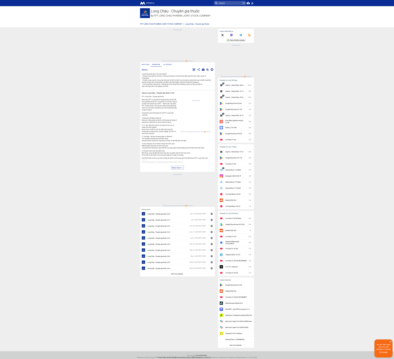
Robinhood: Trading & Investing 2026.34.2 (238, 315)
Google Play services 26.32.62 (235, 224)
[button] (194, 69)
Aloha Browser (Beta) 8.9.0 (234, 303)
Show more (176, 168)
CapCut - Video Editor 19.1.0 (234, 91)
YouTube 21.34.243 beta (233, 218)
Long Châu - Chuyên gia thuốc (197, 24)
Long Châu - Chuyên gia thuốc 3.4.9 (159, 244)
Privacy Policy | (162, 357)
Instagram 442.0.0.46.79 (233, 176)
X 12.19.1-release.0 (231, 267)
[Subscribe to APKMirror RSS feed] (249, 36)
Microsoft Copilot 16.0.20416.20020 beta (238, 321)
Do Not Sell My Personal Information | (179, 357)
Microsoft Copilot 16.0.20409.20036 (236, 327)
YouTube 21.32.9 (230, 236)
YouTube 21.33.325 (231, 273)
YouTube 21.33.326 (231, 248)
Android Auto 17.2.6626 (233, 182)
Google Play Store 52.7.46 (233, 285)
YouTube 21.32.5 (230, 140)
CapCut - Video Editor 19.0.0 (234, 97)
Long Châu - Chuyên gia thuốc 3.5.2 (159, 238)
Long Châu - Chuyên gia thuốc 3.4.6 (159, 250)
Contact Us (207, 357)
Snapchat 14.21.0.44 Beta (233, 333)
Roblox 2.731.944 (231, 127)
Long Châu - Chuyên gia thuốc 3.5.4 (159, 232)
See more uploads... (177, 274)
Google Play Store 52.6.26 (233, 133)
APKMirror (150, 3)
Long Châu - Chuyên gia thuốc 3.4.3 (159, 262)
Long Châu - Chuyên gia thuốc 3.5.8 (159, 214)
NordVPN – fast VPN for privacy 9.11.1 (237, 309)
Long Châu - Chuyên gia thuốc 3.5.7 (159, 220)
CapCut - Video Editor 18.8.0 (234, 85)
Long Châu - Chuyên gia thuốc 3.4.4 (159, 256)
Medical (145, 70)
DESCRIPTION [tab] (156, 64)
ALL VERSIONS (167, 64)
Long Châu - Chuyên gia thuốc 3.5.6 (159, 226)
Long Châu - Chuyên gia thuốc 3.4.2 (159, 268)
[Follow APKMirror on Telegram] (240, 36)
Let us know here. (201, 355)
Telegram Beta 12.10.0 (232, 255)
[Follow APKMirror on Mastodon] (231, 36)
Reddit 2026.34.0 (230, 230)
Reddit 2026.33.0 (230, 200)
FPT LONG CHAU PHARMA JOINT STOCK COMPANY (182, 15)
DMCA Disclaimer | (198, 357)
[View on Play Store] (203, 69)
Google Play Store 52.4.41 (233, 103)
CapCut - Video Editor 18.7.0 (234, 115)
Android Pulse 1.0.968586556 (234, 339)
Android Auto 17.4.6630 (233, 188)
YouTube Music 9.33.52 (232, 194)
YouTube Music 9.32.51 (232, 206)
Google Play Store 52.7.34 (233, 109)
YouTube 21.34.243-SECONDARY (236, 261)
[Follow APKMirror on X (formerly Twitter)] (222, 36)
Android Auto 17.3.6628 (233, 170)
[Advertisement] (177, 45)
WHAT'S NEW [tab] (145, 64)
